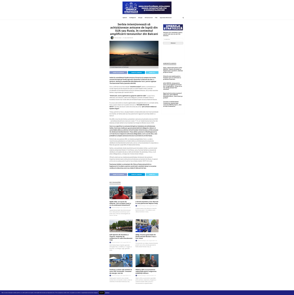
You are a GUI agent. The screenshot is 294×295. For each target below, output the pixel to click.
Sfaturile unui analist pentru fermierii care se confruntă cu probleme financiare (172, 77)
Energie (140, 17)
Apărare (125, 17)
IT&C (156, 17)
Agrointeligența (169, 63)
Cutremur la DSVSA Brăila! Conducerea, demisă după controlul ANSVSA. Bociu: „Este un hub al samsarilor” (172, 104)
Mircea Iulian (117, 37)
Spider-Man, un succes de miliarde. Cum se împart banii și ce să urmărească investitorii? (120, 203)
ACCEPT (102, 292)
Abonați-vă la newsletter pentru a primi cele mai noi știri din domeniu (172, 34)
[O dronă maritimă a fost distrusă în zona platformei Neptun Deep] (147, 192)
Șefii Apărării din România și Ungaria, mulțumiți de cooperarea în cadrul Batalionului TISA (120, 237)
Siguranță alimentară (165, 17)
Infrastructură (149, 17)
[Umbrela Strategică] (147, 8)
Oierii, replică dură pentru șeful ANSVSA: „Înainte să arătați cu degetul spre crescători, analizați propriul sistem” (173, 70)
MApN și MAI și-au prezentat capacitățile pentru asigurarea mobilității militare (146, 271)
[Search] (183, 18)
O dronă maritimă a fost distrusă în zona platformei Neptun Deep (147, 202)
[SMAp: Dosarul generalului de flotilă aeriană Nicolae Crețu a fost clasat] (147, 225)
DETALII (107, 292)
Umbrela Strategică (116, 207)
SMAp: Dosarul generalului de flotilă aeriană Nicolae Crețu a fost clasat (146, 236)
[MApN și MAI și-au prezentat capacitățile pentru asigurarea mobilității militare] (147, 260)
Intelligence (132, 17)
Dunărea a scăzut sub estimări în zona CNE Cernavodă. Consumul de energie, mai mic (120, 271)
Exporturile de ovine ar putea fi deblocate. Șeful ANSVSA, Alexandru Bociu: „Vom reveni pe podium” (173, 95)
